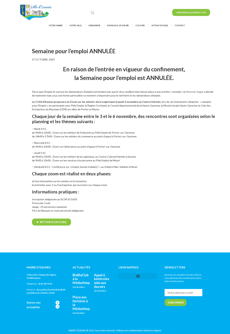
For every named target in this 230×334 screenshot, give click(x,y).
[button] (138, 276)
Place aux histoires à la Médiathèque (83, 303)
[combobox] (112, 12)
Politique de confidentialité (129, 330)
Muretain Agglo (194, 91)
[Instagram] (57, 307)
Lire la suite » (79, 287)
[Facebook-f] (57, 303)
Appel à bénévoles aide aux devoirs (101, 281)
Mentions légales (152, 330)
